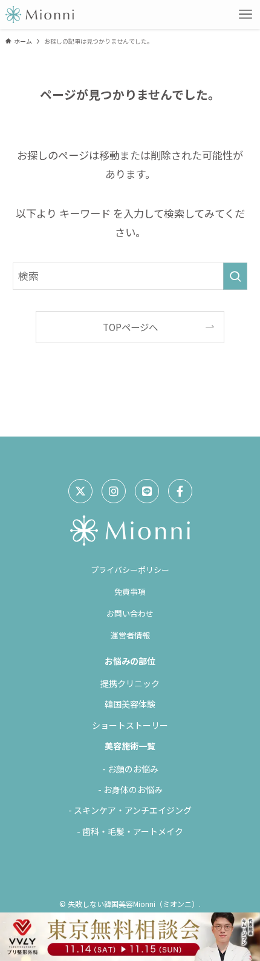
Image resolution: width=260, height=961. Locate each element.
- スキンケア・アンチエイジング (130, 810)
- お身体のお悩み (130, 789)
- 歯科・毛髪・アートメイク (130, 831)
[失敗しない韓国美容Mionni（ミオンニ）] (39, 14)
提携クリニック (130, 683)
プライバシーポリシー (130, 569)
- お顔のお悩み (130, 769)
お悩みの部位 (130, 661)
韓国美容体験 (130, 704)
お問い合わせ (130, 613)
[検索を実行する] (235, 276)
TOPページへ (130, 326)
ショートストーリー (130, 725)
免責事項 (130, 591)
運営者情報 (130, 635)
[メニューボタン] (245, 14)
